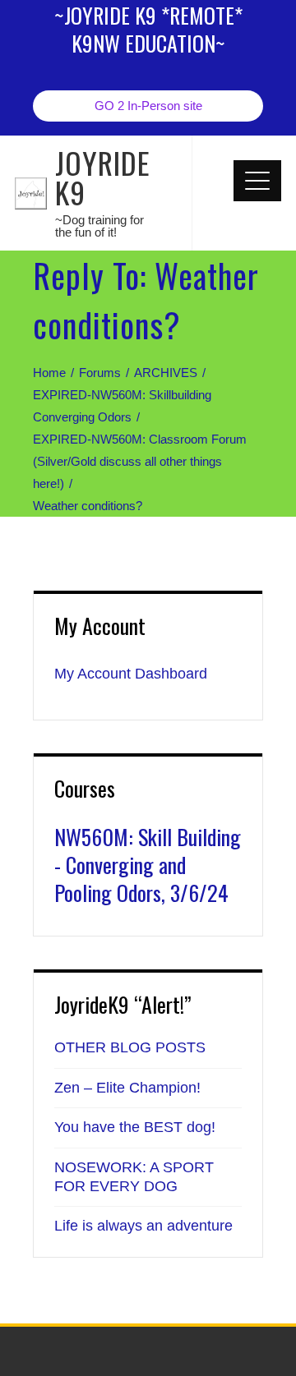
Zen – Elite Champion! (127, 1087)
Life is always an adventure (143, 1225)
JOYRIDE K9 (102, 177)
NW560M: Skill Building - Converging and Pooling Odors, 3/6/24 (147, 865)
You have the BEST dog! (134, 1127)
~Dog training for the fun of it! (99, 226)
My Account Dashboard (130, 673)
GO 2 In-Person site (148, 106)
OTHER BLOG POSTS (130, 1047)
